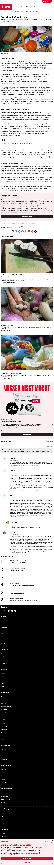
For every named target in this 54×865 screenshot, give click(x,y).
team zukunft (4, 749)
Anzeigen (3, 823)
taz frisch (3, 752)
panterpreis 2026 (5, 713)
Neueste (47, 441)
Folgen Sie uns (4, 610)
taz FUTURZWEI (4, 796)
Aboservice (3, 836)
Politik (2, 620)
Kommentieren (10, 227)
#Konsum (8, 223)
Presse (2, 686)
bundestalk (3, 723)
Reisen (2, 813)
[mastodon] (9, 611)
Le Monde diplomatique (6, 799)
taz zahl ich (3, 703)
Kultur (2, 630)
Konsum (11, 11)
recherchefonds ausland (6, 706)
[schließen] (52, 841)
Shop (2, 819)
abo (2, 696)
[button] (52, 1)
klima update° (4, 729)
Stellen (2, 683)
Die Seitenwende (4, 680)
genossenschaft (4, 700)
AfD (2, 653)
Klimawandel (4, 663)
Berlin (2, 637)
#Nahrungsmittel (31, 223)
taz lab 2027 (3, 782)
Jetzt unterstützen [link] (27, 216)
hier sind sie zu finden (45, 451)
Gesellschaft (4, 627)
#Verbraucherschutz (22, 223)
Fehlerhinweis (17, 227)
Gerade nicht (47, 841)
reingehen (3, 739)
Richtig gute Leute (5, 660)
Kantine (2, 816)
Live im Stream (4, 776)
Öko (7, 11)
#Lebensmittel (14, 223)
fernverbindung (4, 726)
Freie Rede (3, 736)
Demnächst (3, 769)
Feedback (3, 833)
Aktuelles (3, 673)
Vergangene (3, 779)
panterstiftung (4, 709)
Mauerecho (3, 732)
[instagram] (15, 611)
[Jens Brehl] (7, 522)
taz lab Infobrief (4, 759)
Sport (2, 633)
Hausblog (3, 676)
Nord (2, 640)
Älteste (51, 441)
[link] (14, 7)
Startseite (3, 11)
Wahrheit (3, 643)
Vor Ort (2, 772)
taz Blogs (3, 793)
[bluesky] (12, 611)
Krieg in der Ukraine (5, 656)
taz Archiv (3, 802)
